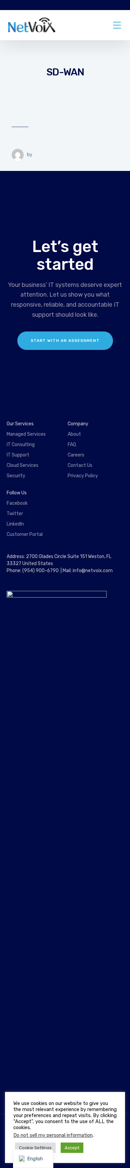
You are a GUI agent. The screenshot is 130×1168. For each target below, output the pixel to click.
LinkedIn (15, 524)
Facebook (17, 503)
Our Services (20, 424)
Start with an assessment (65, 340)
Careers (76, 455)
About (74, 434)
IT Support (18, 455)
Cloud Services (22, 465)
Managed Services (26, 434)
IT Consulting (21, 444)
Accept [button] (72, 1147)
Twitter (15, 513)
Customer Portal (25, 534)
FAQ (72, 444)
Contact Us (80, 465)
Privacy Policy (83, 476)
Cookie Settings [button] (35, 1147)
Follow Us (17, 493)
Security (16, 476)
